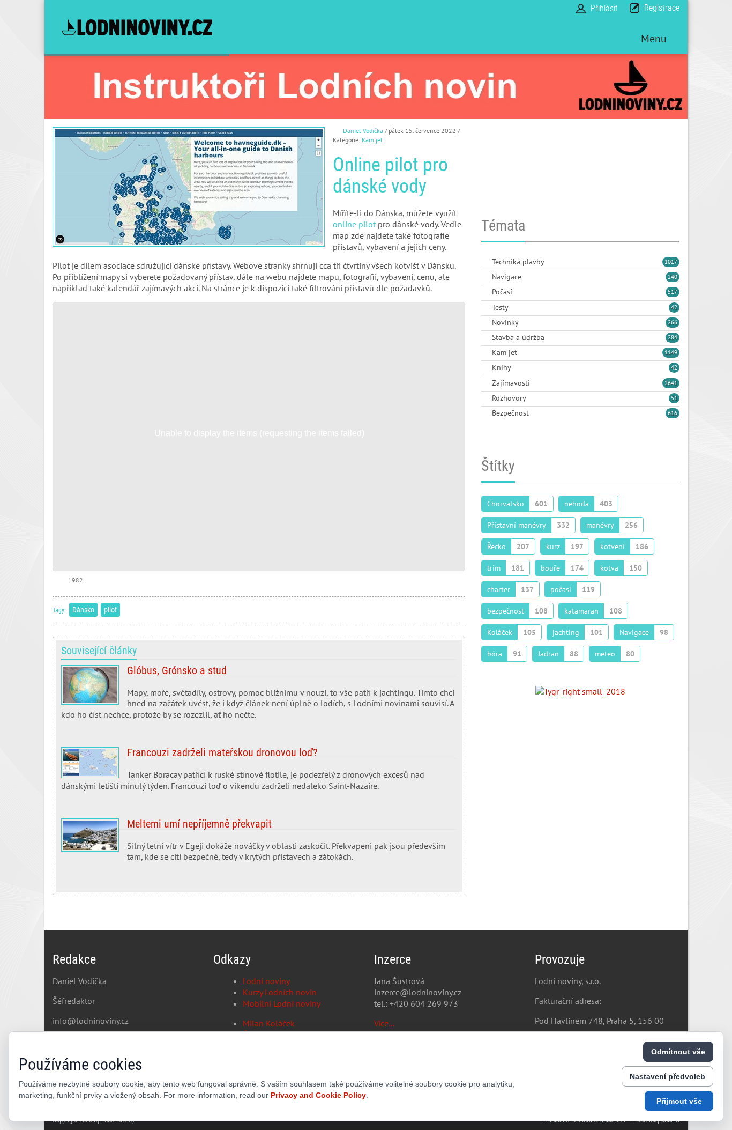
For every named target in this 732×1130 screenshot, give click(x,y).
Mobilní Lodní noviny (281, 1003)
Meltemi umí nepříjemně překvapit (259, 844)
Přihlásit (604, 8)
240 (672, 276)
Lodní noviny (266, 981)
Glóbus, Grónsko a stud (259, 696)
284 (672, 337)
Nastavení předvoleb (667, 1076)
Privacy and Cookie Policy (318, 1095)
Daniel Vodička (363, 131)
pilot (110, 609)
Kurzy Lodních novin (280, 992)
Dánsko (83, 609)
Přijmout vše (679, 1101)
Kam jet (372, 140)
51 (674, 398)
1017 (670, 261)
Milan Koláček (269, 1023)
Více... (384, 1023)
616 (672, 413)
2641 (670, 383)
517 (672, 292)
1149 (670, 352)
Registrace (661, 8)
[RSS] (485, 262)
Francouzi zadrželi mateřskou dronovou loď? (259, 773)
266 (672, 322)
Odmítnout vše (678, 1051)
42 (674, 307)
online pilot (354, 224)
